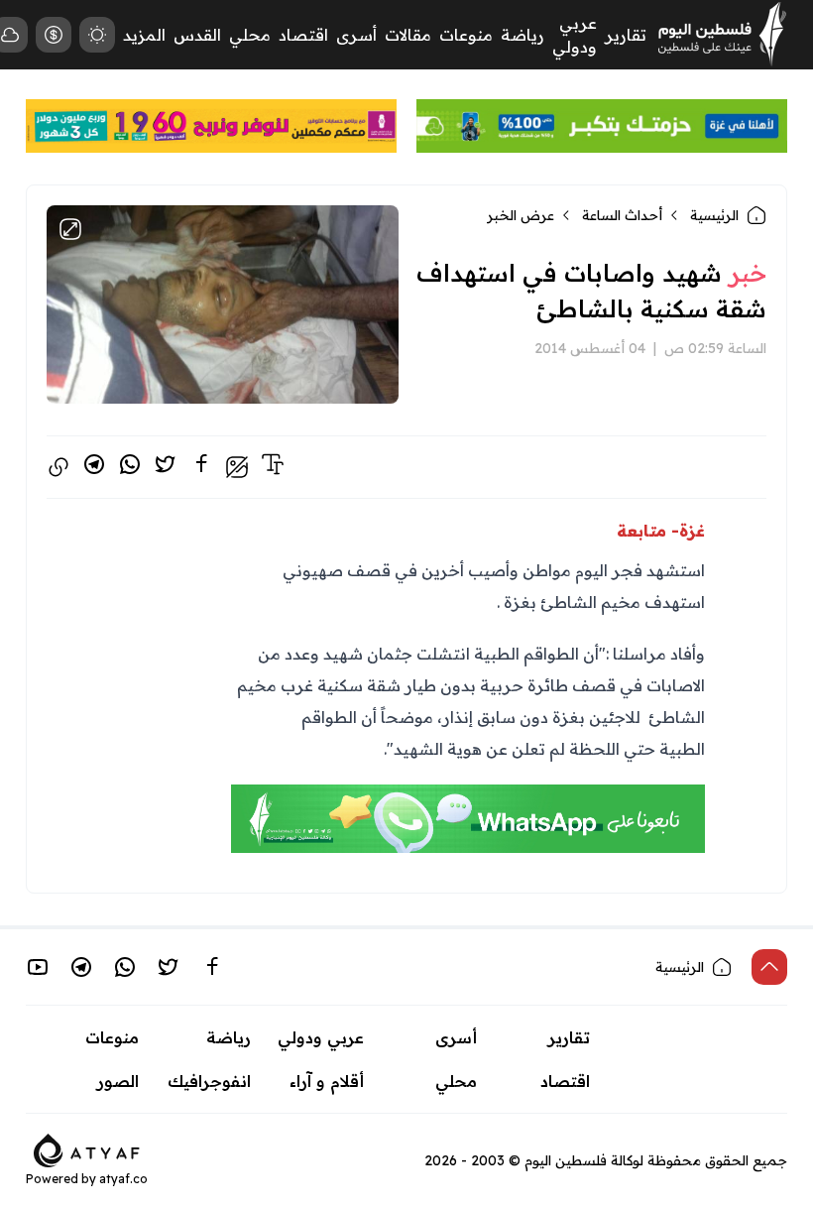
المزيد (144, 35)
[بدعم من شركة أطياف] (87, 1148)
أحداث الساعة (622, 215)
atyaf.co (123, 1178)
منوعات (466, 35)
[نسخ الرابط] (58, 467)
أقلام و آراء (327, 1081)
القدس (197, 35)
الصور (118, 1081)
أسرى (356, 35)
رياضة (522, 35)
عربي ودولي (321, 1037)
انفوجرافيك (209, 1081)
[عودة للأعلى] (769, 967)
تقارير (625, 35)
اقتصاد (303, 35)
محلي (250, 35)
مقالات (408, 35)
